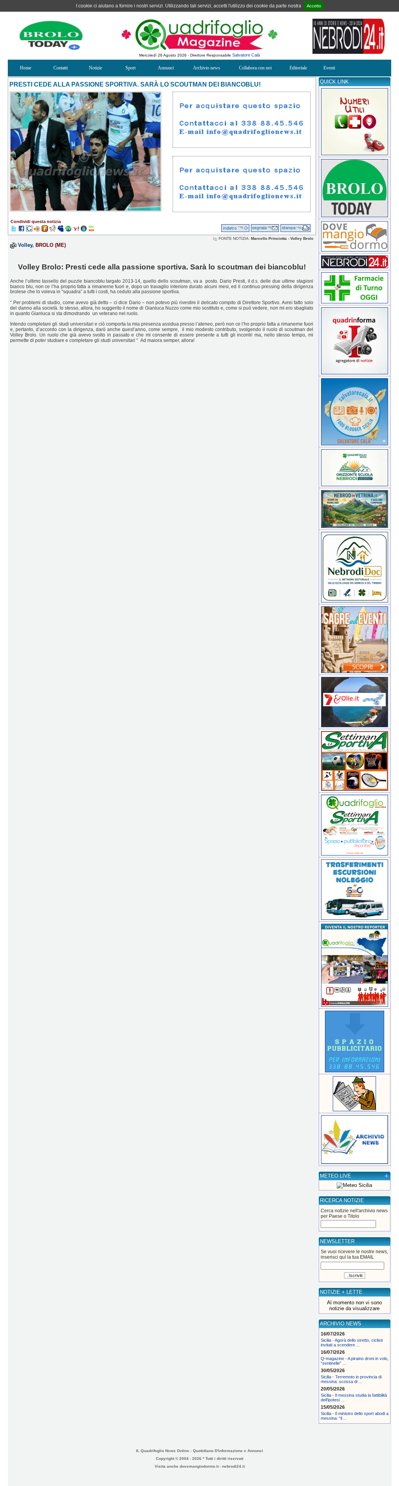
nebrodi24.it (233, 1466)
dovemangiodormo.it (199, 1466)
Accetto (314, 6)
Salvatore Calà (246, 55)
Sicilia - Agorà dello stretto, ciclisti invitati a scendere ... (352, 1342)
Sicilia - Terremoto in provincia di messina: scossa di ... (351, 1379)
